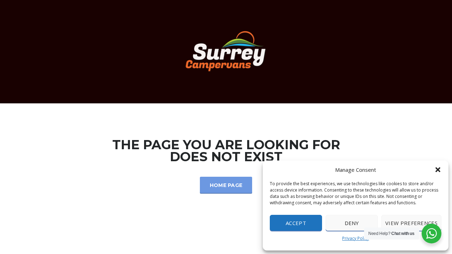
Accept (296, 222)
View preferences (411, 222)
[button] (437, 169)
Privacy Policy (355, 238)
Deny (352, 222)
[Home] (226, 51)
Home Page (226, 185)
